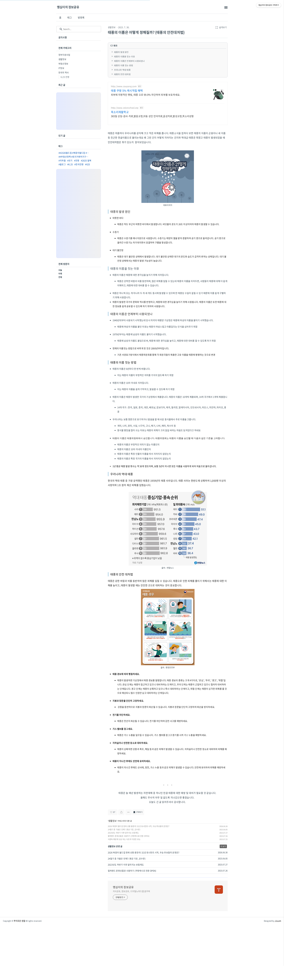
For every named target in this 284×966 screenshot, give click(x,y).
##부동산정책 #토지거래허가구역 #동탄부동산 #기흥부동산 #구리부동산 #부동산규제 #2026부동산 (74, 156)
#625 (87, 164)
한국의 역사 (63, 72)
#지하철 (62, 160)
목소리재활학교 (120, 112)
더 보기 (223, 846)
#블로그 (62, 164)
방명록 (81, 17)
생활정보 (112, 27)
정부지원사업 (64, 54)
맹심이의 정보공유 (68, 7)
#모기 (69, 160)
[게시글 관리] (128, 812)
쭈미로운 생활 (19, 920)
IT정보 (61, 68)
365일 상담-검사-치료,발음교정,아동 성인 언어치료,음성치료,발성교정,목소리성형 (152, 116)
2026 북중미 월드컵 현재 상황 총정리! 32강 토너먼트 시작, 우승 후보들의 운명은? (139, 826)
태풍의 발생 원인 (121, 52)
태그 (69, 17)
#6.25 (70, 164)
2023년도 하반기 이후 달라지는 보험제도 (123, 832)
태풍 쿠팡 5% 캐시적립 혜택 (127, 90)
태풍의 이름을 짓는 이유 (124, 56)
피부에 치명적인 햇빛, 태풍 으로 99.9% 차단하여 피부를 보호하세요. (145, 94)
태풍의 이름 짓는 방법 (123, 65)
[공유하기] (121, 812)
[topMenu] (226, 7)
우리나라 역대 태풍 (122, 69)
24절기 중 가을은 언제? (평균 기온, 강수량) (124, 829)
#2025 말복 (86, 160)
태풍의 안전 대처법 (122, 74)
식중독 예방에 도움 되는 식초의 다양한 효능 (124, 839)
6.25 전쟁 (65, 76)
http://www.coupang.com (124, 86)
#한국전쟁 (78, 164)
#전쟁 (76, 160)
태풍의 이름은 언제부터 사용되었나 (129, 60)
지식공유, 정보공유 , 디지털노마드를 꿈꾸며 (131, 891)
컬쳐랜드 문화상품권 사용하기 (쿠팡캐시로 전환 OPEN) (129, 836)
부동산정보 (63, 63)
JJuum (278, 920)
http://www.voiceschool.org (124, 107)
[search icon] (61, 29)
